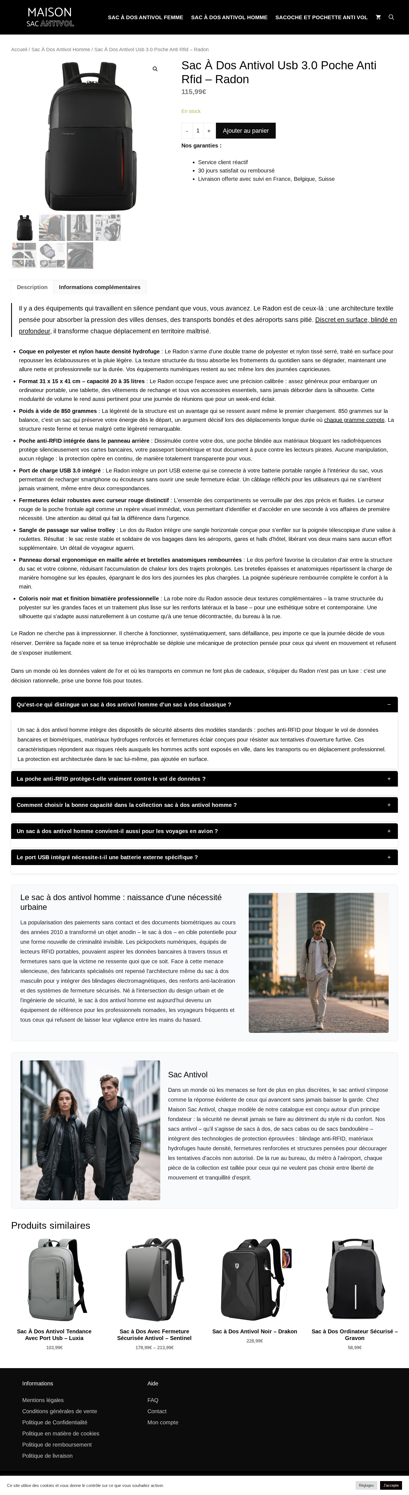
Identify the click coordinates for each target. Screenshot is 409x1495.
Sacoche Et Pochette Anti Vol (321, 17)
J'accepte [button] (391, 1485)
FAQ (153, 1400)
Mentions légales (43, 1400)
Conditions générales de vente (59, 1411)
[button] (391, 17)
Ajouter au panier (246, 130)
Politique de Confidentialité (54, 1422)
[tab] (32, 287)
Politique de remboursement (57, 1445)
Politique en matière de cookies (60, 1433)
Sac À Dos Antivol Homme (229, 17)
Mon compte (162, 1422)
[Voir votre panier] (378, 17)
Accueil (19, 49)
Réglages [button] (366, 1485)
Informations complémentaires (100, 287)
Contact (157, 1411)
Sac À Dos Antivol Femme (145, 17)
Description (32, 287)
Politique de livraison (47, 1456)
